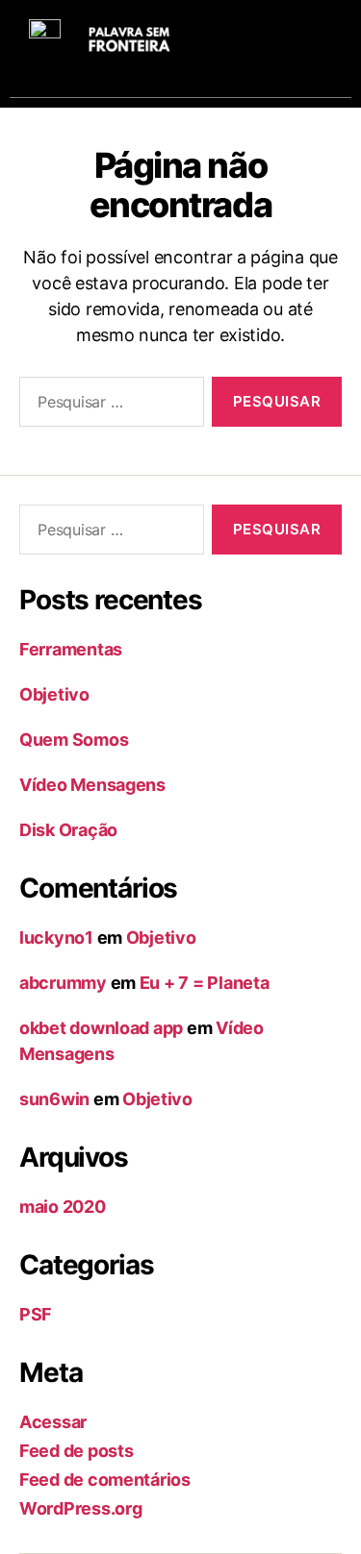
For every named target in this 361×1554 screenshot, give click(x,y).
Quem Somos (73, 739)
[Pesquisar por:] (108, 405)
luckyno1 (56, 937)
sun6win (54, 1099)
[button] (317, 39)
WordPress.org (80, 1508)
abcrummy (63, 983)
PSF (35, 1314)
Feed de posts (76, 1451)
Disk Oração (68, 830)
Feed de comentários (105, 1479)
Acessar (53, 1422)
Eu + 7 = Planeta (205, 983)
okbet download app (101, 1028)
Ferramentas (70, 649)
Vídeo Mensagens (92, 785)
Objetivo (54, 694)
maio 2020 (62, 1206)
